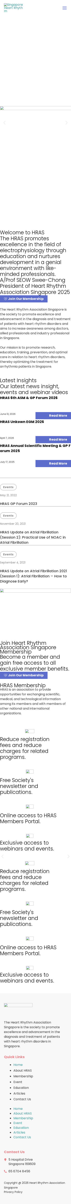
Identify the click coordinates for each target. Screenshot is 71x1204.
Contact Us (22, 1099)
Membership (23, 1076)
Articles (19, 1093)
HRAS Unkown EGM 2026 (22, 421)
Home (18, 1064)
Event (17, 1082)
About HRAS (22, 1070)
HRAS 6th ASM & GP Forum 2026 (29, 397)
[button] (4, 122)
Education (21, 1087)
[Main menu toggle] (64, 8)
